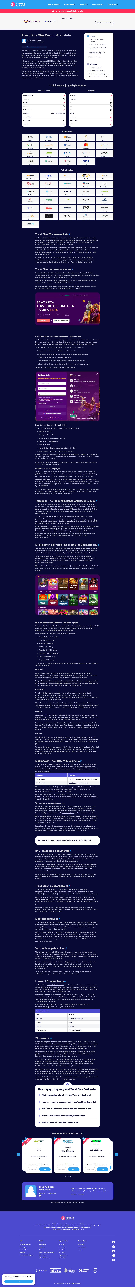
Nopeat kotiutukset (68, 813)
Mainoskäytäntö (23, 1247)
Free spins (80, 1249)
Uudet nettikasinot (53, 4)
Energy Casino (62, 1249)
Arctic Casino (62, 1252)
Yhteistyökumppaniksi (44, 1257)
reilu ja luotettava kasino (55, 985)
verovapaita (52, 1001)
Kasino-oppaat (112, 4)
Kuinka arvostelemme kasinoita (46, 1252)
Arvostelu (68, 1202)
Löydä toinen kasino (103, 23)
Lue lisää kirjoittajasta (77, 1194)
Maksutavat (83, 4)
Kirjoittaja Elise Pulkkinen (34, 40)
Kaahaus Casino (62, 1257)
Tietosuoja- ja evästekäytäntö (26, 1255)
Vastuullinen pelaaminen (25, 1244)
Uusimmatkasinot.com (57, 1202)
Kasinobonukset (69, 4)
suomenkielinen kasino (56, 252)
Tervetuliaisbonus (41, 275)
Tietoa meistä (42, 1244)
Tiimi (40, 1249)
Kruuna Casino (62, 1244)
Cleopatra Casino (62, 1247)
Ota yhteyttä (42, 1247)
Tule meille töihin (43, 1255)
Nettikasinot (81, 1244)
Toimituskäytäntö (24, 1249)
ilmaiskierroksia (63, 281)
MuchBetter (72, 783)
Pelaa (45, 1169)
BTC (70, 779)
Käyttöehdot (38, 1163)
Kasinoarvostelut (97, 4)
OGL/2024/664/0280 (75, 1030)
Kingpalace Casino (63, 1255)
